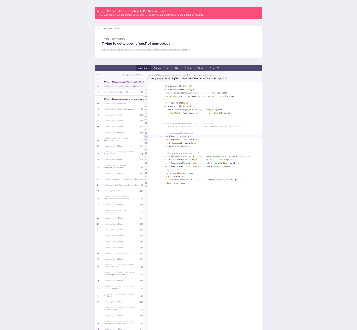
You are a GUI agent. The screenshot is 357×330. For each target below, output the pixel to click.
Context (188, 68)
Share (213, 68)
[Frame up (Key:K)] (96, 75)
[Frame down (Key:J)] (99, 75)
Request (157, 68)
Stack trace (143, 68)
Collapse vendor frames (132, 75)
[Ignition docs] (99, 28)
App (168, 68)
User (177, 68)
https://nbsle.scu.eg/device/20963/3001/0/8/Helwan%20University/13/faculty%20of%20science (146, 49)
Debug (200, 68)
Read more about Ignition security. (185, 14)
